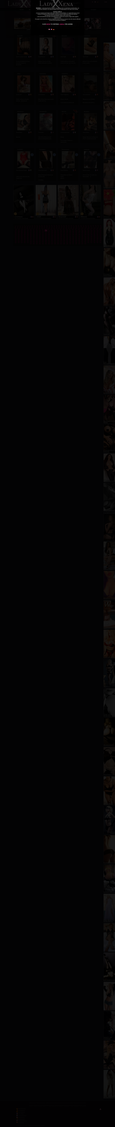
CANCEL (61, 24)
